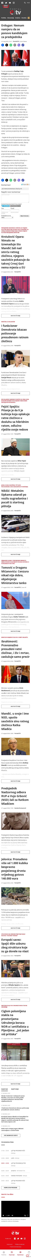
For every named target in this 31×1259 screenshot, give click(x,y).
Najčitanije (20, 1255)
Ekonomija (10, 18)
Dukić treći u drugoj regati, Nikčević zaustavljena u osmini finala (12, 1129)
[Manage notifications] (27, 1255)
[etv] (15, 11)
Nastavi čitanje (15, 315)
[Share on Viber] (18, 45)
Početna (3, 1255)
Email (12, 208)
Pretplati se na (6, 216)
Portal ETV (16, 41)
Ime (2, 208)
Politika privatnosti (19, 1244)
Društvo (17, 18)
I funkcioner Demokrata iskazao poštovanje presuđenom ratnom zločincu (15, 1109)
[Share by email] (14, 45)
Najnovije (11, 1255)
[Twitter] (6, 3)
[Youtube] (10, 3)
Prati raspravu (28, 184)
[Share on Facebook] (2, 45)
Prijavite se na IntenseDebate (5, 206)
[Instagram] (14, 3)
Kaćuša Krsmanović (20, 808)
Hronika (24, 18)
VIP (29, 18)
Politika (3, 18)
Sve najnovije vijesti (11, 1135)
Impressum (9, 1244)
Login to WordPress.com (15, 206)
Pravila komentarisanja (15, 1247)
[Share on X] (6, 45)
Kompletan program (10, 1187)
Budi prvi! (19, 189)
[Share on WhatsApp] (10, 45)
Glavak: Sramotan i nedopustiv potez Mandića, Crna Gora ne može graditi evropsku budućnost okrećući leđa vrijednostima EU (13, 1098)
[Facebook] (2, 3)
